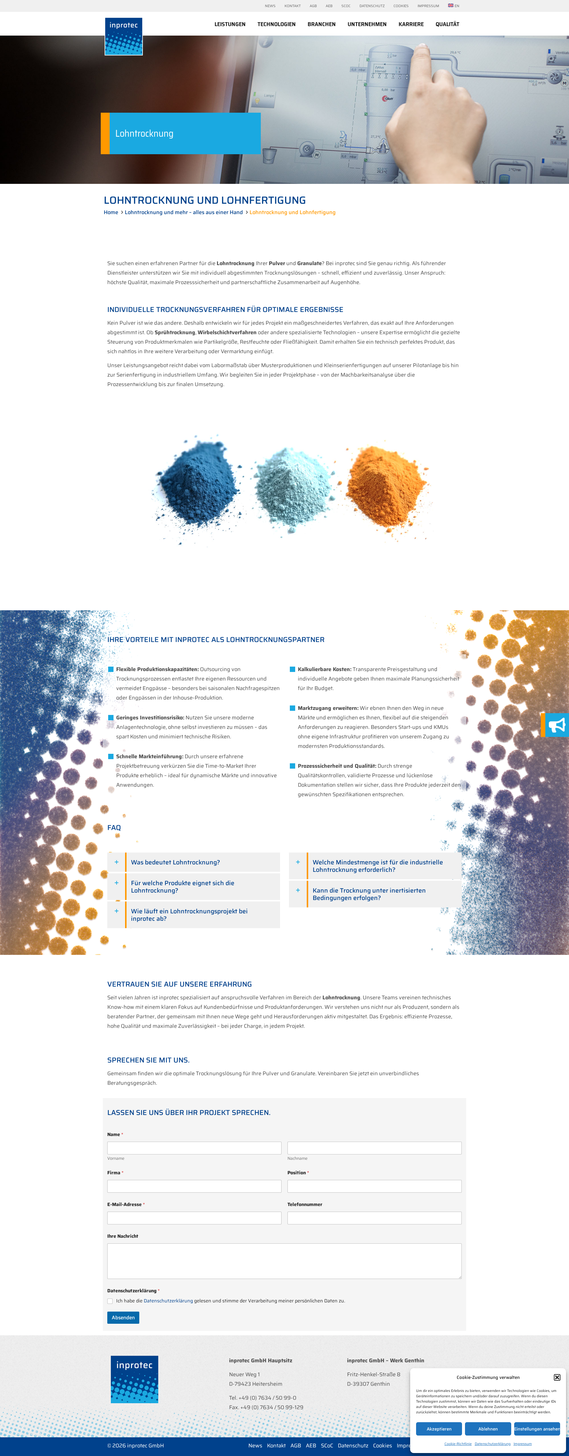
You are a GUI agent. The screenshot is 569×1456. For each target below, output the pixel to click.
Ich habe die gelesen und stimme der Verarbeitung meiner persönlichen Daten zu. (230, 1301)
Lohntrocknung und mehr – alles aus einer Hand (184, 212)
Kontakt (276, 1445)
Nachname (297, 1158)
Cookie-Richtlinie (458, 1444)
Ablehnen (488, 1429)
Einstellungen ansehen (537, 1429)
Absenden (123, 1317)
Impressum (523, 1444)
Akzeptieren (439, 1429)
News (255, 1445)
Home (111, 212)
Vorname (115, 1158)
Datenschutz (353, 1445)
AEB (311, 1445)
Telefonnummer (304, 1204)
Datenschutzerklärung (493, 1444)
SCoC (327, 1445)
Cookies (382, 1445)
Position (298, 1172)
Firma (115, 1172)
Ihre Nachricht (122, 1236)
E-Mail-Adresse (126, 1204)
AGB (295, 1445)
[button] (557, 1377)
